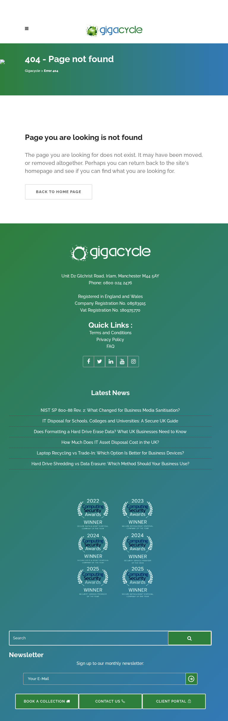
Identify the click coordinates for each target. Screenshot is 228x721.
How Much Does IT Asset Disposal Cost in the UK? (110, 442)
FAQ (110, 346)
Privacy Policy (110, 339)
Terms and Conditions (110, 332)
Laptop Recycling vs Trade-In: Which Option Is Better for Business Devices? (110, 453)
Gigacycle (32, 71)
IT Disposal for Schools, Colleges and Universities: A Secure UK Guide (110, 421)
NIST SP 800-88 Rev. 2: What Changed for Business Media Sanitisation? (110, 410)
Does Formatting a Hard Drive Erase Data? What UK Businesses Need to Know (110, 431)
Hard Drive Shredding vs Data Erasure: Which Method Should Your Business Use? (110, 463)
